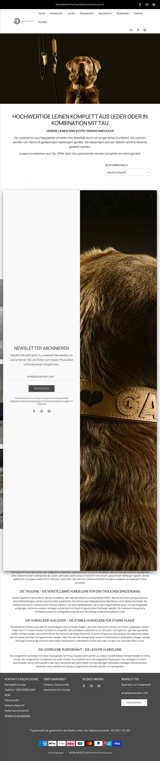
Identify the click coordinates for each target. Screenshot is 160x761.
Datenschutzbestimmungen (57, 401)
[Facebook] (34, 411)
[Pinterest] (49, 411)
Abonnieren (41, 388)
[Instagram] (41, 411)
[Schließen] (151, 195)
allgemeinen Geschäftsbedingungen (25, 401)
